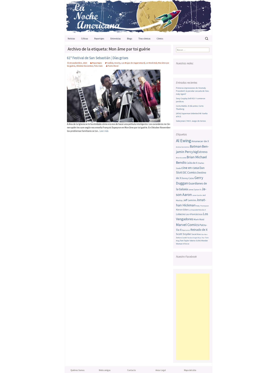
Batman (196, 146)
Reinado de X (198, 230)
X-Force (186, 243)
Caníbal (110, 63)
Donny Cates (187, 178)
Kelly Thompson (202, 206)
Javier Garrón (197, 195)
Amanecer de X (200, 141)
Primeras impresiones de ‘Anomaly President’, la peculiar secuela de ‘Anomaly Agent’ (192, 91)
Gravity (117, 63)
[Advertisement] (192, 316)
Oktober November (84, 66)
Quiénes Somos (78, 370)
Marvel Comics (187, 224)
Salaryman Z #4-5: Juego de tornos (191, 121)
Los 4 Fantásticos (194, 214)
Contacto (131, 370)
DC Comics (190, 172)
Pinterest (195, 68)
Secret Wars (196, 234)
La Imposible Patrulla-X (197, 210)
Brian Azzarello (181, 158)
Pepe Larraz (186, 230)
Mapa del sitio (190, 370)
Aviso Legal (161, 370)
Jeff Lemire (189, 200)
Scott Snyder (183, 234)
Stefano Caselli (181, 238)
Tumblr (201, 68)
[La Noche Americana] (138, 17)
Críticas (84, 38)
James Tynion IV (194, 189)
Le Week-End (151, 63)
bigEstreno (200, 152)
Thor (203, 238)
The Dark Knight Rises (194, 238)
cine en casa (190, 168)
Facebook (178, 68)
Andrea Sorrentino (182, 147)
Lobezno (180, 214)
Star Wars (204, 234)
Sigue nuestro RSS (206, 68)
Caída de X (192, 162)
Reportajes (99, 38)
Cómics (160, 38)
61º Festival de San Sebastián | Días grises (97, 57)
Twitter (184, 68)
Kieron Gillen (182, 209)
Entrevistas (115, 38)
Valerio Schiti (195, 240)
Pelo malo (98, 66)
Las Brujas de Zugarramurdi (133, 63)
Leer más (104, 130)
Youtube (189, 68)
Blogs (129, 38)
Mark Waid (199, 219)
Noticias (71, 38)
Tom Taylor (184, 240)
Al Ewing (183, 140)
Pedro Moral (113, 66)
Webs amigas (105, 370)
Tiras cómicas (144, 38)
